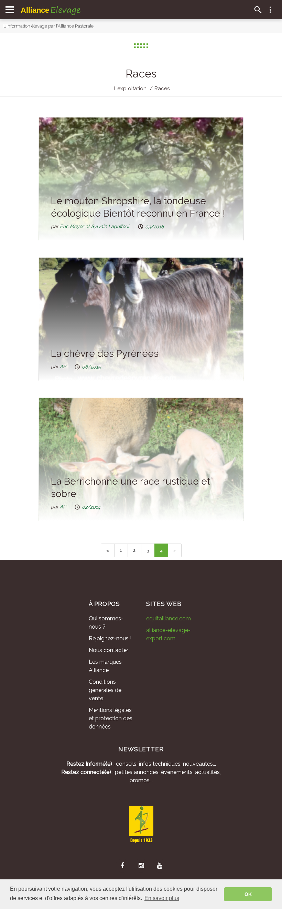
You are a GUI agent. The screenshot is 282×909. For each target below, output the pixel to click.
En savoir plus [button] (161, 898)
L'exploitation (130, 88)
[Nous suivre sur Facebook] (122, 865)
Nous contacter (108, 650)
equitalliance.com (168, 618)
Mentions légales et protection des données (110, 718)
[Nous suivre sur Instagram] (141, 865)
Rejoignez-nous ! (110, 638)
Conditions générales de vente (105, 690)
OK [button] (248, 894)
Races (162, 88)
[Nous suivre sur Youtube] (159, 865)
